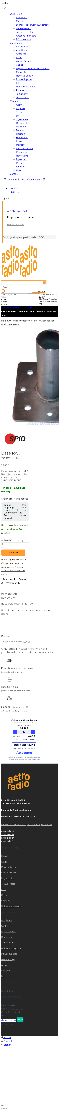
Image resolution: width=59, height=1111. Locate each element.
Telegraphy (22, 94)
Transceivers (22, 97)
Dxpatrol (20, 130)
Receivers (21, 90)
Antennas (21, 54)
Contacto (6, 895)
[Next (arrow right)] (5, 1108)
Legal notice (7, 878)
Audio (19, 57)
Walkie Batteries (24, 61)
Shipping (5, 900)
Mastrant (20, 144)
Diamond (21, 126)
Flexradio (20, 134)
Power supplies (9, 954)
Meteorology (8, 959)
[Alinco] (11, 304)
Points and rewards (11, 906)
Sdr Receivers (23, 28)
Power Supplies (24, 79)
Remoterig (22, 155)
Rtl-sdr (19, 163)
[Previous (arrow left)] (2, 1108)
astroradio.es (7, 834)
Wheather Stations (26, 86)
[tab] (29, 594)
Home (4, 320)
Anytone (20, 108)
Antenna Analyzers (26, 35)
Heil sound (22, 137)
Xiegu (19, 170)
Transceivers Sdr (24, 32)
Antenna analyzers (11, 948)
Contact (14, 174)
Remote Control (24, 75)
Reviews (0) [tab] (8, 597)
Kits (18, 83)
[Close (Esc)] (2, 1105)
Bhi (18, 115)
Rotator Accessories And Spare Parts (13, 571)
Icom (19, 141)
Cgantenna (22, 119)
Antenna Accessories (20, 320)
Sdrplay (20, 166)
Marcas (14, 101)
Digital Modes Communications (32, 24)
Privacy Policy (8, 867)
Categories (15, 43)
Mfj (3, 976)
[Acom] (11, 299)
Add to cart (13, 552)
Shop (4, 861)
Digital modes (8, 931)
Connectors (22, 72)
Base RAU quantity (13, 540)
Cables (19, 21)
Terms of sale (8, 884)
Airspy (19, 112)
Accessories (22, 46)
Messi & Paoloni (24, 148)
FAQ (3, 889)
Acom (19, 104)
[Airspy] (11, 302)
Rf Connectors (23, 39)
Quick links (16, 14)
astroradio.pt (7, 837)
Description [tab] (9, 594)
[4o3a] (11, 297)
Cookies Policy (8, 872)
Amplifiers (21, 17)
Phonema (21, 152)
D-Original (21, 123)
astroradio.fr (7, 841)
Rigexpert (21, 159)
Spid (11, 559)
